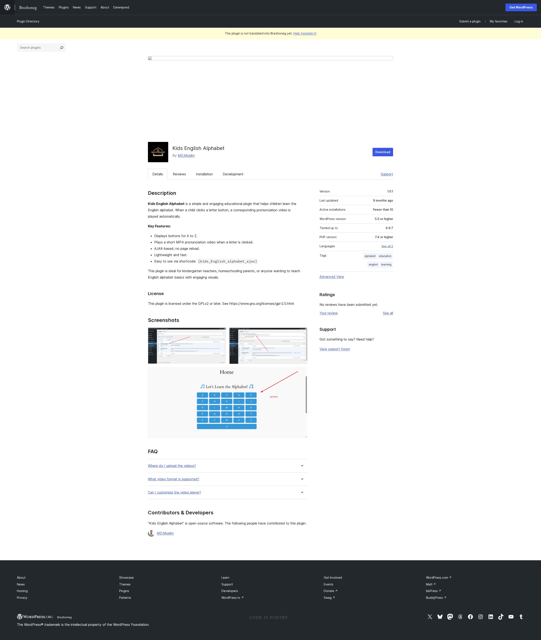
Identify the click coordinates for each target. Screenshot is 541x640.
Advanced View (332, 277)
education (385, 256)
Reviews (179, 174)
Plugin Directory (28, 21)
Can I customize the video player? (174, 492)
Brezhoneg (64, 617)
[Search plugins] (61, 47)
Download (382, 152)
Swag (329, 597)
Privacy (22, 597)
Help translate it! (304, 33)
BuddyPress (436, 597)
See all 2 (387, 246)
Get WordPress (521, 7)
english (373, 264)
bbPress (433, 591)
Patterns (125, 597)
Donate (331, 591)
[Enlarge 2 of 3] (301, 333)
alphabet (370, 256)
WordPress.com (439, 577)
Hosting (22, 591)
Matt (431, 584)
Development (233, 174)
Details (157, 174)
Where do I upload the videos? (172, 466)
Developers (229, 591)
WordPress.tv (232, 597)
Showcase (126, 577)
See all (388, 313)
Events (328, 584)
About (21, 577)
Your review (329, 313)
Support (387, 174)
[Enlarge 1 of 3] (220, 333)
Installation (204, 174)
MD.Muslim (186, 155)
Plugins (124, 591)
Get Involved (333, 577)
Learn (225, 577)
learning (386, 264)
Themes (125, 584)
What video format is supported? (173, 479)
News (21, 584)
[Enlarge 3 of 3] (301, 373)
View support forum (335, 349)
